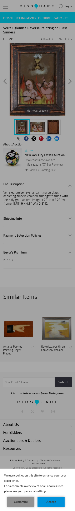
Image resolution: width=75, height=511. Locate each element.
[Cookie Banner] (37, 490)
